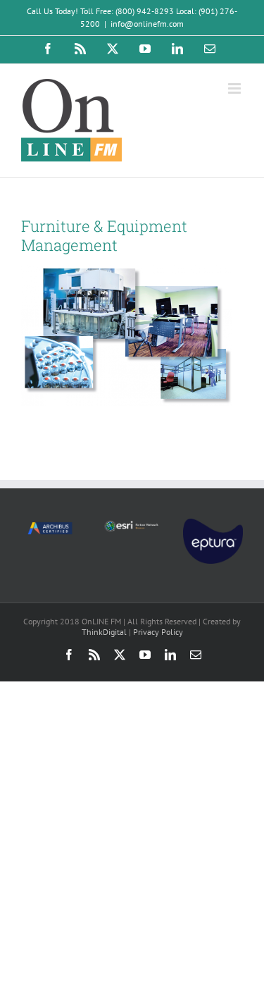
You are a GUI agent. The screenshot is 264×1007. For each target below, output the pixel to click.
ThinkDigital (104, 631)
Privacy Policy (158, 631)
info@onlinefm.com (147, 23)
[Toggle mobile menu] (235, 88)
